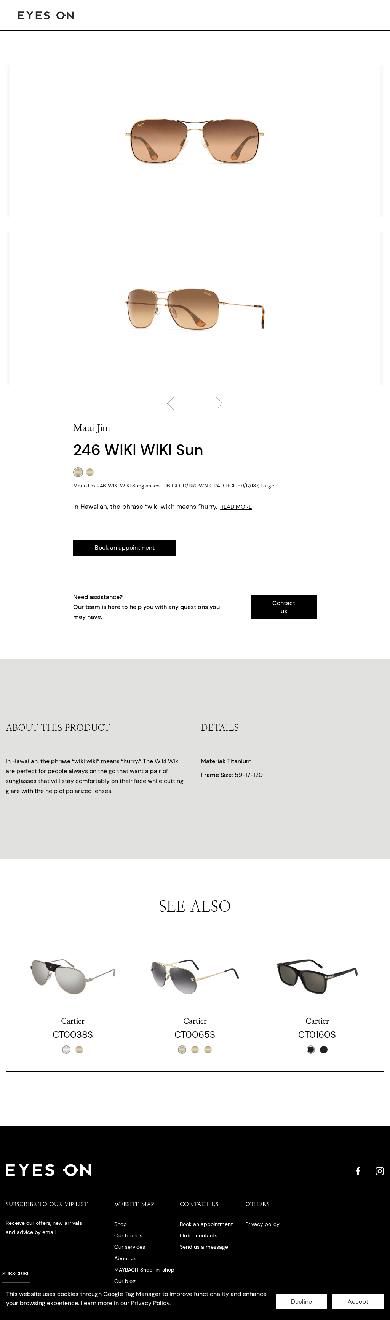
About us (125, 1258)
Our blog (125, 1281)
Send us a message (204, 1246)
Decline (301, 1302)
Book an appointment (125, 547)
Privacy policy (262, 1224)
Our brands (128, 1235)
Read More (236, 507)
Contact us (283, 607)
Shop (120, 1224)
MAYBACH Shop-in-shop (144, 1269)
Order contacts (198, 1235)
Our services (129, 1246)
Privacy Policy (150, 1303)
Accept (358, 1302)
